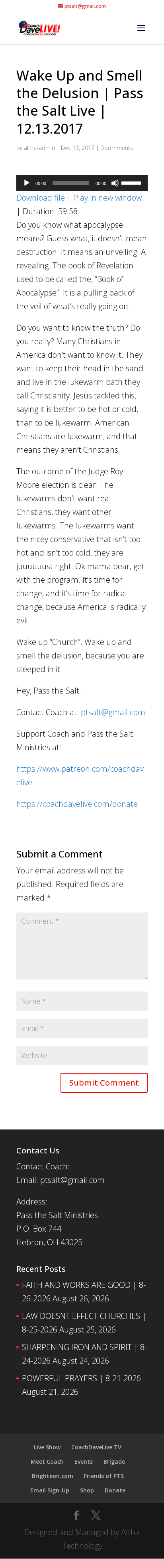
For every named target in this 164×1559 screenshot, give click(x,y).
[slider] (132, 182)
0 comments (116, 148)
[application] (82, 183)
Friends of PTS (104, 1476)
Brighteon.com (52, 1476)
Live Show (47, 1447)
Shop (87, 1490)
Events (83, 1461)
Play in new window (107, 197)
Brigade (114, 1461)
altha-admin (39, 148)
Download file (40, 197)
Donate (115, 1490)
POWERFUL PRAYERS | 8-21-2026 (81, 1378)
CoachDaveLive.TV (96, 1447)
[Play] (27, 183)
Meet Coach (47, 1461)
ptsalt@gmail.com (113, 712)
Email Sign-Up (49, 1490)
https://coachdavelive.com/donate (77, 803)
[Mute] (115, 183)
